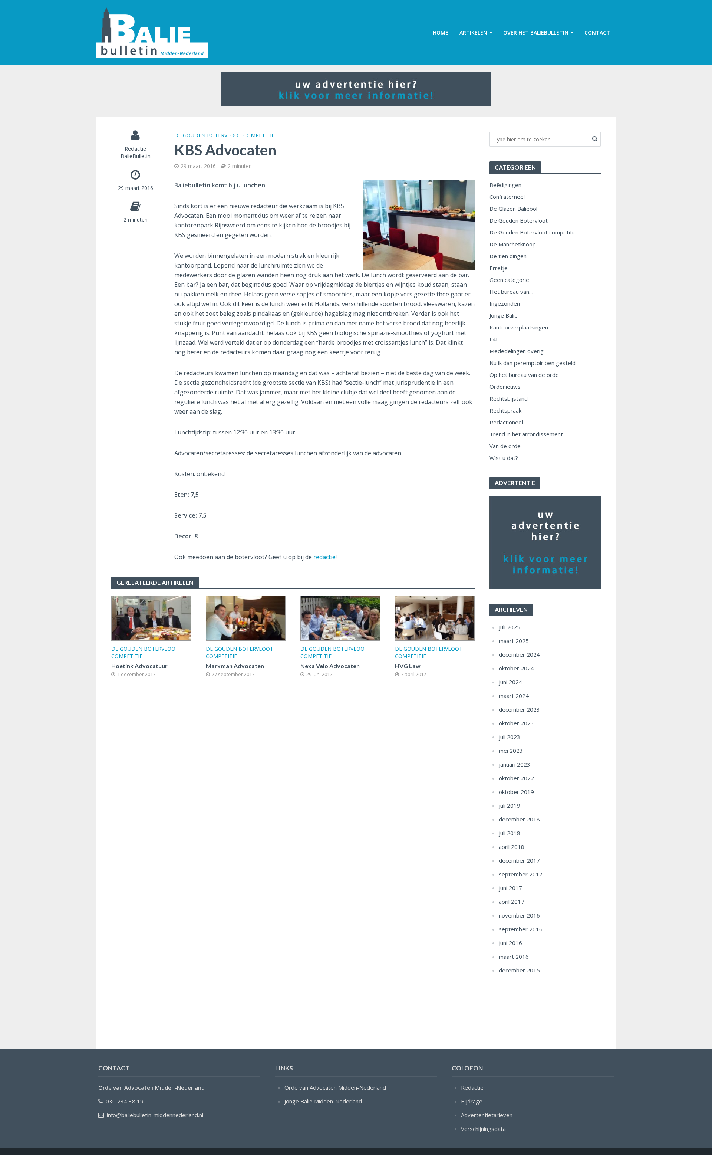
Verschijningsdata (483, 1128)
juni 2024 (510, 682)
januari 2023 (514, 764)
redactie (324, 557)
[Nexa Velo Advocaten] (340, 618)
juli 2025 (509, 627)
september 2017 (521, 874)
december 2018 (519, 819)
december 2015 (519, 970)
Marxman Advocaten (235, 665)
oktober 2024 (516, 668)
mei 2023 (511, 750)
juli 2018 (509, 833)
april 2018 (511, 846)
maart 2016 (514, 956)
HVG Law (408, 665)
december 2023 (519, 709)
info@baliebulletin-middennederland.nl (155, 1115)
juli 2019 (509, 805)
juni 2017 (510, 888)
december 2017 (519, 860)
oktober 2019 (516, 791)
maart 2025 (514, 640)
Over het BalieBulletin (535, 32)
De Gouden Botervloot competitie (224, 135)
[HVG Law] (434, 618)
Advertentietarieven (486, 1115)
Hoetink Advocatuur (139, 665)
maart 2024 (514, 695)
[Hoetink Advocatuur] (151, 618)
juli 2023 (509, 737)
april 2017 (511, 901)
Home (440, 32)
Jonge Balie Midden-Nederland (323, 1101)
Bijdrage (471, 1101)
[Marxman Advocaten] (245, 618)
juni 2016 (510, 942)
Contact (597, 32)
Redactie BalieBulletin (136, 152)
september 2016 (521, 929)
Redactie (472, 1087)
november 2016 (519, 915)
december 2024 (519, 654)
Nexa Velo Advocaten (330, 665)
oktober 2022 (516, 778)
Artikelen (473, 32)
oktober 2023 (516, 723)
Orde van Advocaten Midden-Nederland (335, 1087)
